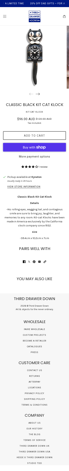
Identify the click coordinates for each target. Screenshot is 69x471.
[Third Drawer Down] (34, 16)
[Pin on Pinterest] (34, 262)
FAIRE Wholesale (34, 329)
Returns (34, 376)
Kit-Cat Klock (34, 112)
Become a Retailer (34, 341)
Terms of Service (34, 440)
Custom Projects (34, 335)
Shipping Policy (34, 399)
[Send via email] (39, 262)
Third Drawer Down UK (34, 446)
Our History (34, 428)
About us (35, 423)
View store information (23, 187)
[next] (37, 94)
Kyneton (36, 177)
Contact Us (34, 370)
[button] (45, 262)
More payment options (34, 156)
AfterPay (34, 382)
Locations (34, 387)
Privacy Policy (34, 393)
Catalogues (34, 346)
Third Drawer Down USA (34, 451)
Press (34, 352)
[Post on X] (29, 261)
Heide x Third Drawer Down (35, 457)
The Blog (34, 434)
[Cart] (64, 16)
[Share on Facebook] (24, 262)
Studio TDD (34, 463)
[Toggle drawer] (4, 16)
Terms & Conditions (34, 405)
